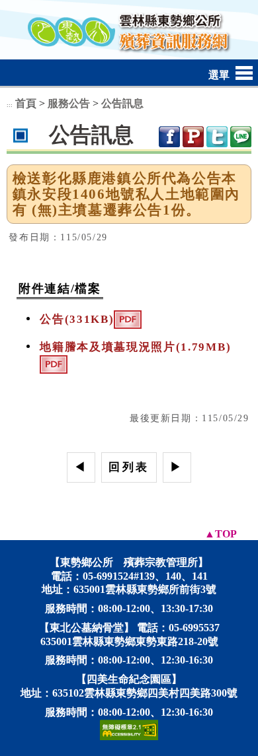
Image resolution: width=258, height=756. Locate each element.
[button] (129, 71)
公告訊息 (122, 103)
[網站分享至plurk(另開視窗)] (193, 135)
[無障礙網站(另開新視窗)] (129, 728)
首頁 (25, 103)
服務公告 (69, 103)
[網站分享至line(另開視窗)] (240, 135)
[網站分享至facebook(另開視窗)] (169, 135)
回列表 (128, 467)
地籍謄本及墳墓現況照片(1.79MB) (135, 347)
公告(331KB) (77, 319)
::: (10, 105)
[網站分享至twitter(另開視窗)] (217, 135)
